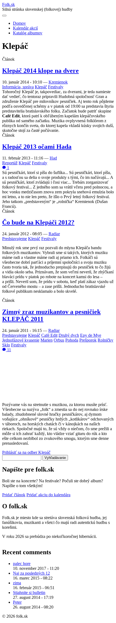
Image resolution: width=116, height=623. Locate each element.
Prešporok (88, 340)
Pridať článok (13, 494)
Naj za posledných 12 (31, 573)
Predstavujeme (14, 238)
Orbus (59, 340)
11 (8, 349)
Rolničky (105, 340)
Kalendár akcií (25, 28)
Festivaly (55, 87)
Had (53, 158)
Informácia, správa (18, 87)
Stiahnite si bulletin (29, 592)
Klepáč (41, 87)
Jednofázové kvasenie (20, 340)
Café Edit (49, 335)
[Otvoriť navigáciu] (4, 15)
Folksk (8, 4)
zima (17, 583)
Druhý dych (69, 335)
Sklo (6, 345)
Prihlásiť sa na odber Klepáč (26, 452)
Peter (17, 602)
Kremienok (58, 82)
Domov (19, 23)
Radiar (54, 233)
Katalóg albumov (27, 33)
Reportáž (10, 163)
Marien (46, 340)
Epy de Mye (90, 335)
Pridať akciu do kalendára (48, 494)
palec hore (21, 563)
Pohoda (71, 340)
